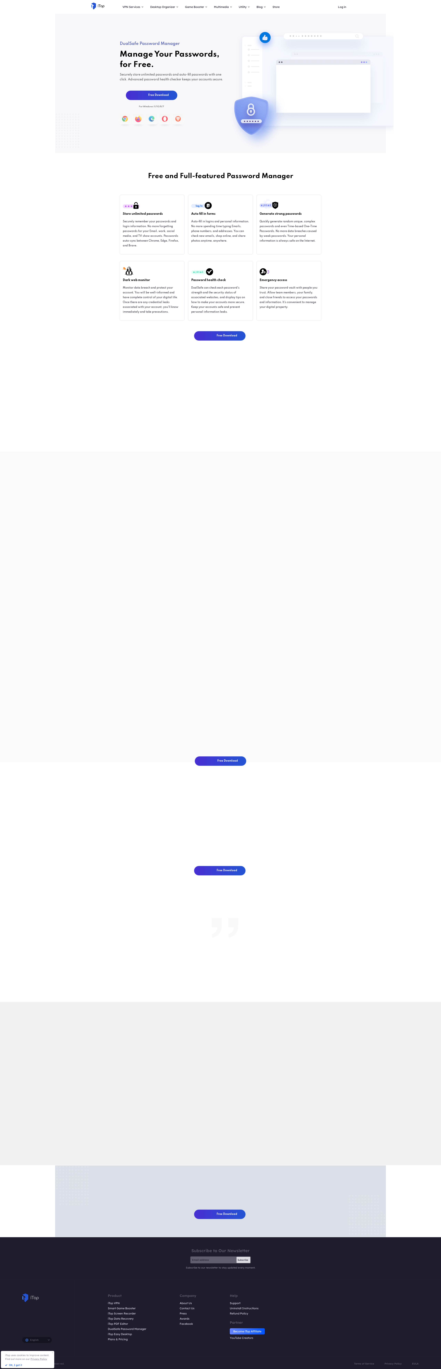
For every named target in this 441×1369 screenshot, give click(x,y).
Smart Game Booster (122, 1308)
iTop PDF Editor (118, 1323)
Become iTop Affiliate (247, 1331)
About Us (186, 1303)
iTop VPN (114, 1303)
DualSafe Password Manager (127, 1329)
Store (276, 7)
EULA (415, 1363)
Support (235, 1303)
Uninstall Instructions (244, 1308)
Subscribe (243, 1260)
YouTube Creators (241, 1338)
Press (183, 1313)
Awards (184, 1318)
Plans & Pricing (118, 1339)
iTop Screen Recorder (122, 1313)
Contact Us (187, 1308)
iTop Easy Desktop (120, 1334)
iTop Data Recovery (121, 1318)
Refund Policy (239, 1313)
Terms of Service (364, 1363)
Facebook (186, 1323)
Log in (342, 7)
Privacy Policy (393, 1363)
